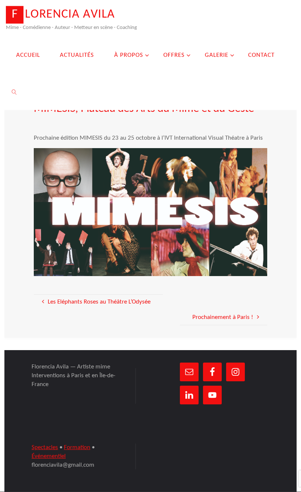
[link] (14, 91)
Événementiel (49, 456)
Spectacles (45, 447)
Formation (77, 447)
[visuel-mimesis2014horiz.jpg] (151, 212)
